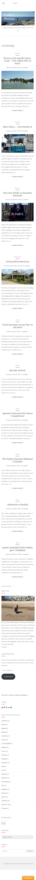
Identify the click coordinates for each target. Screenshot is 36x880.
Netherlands (5, 782)
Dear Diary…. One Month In (17, 126)
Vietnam (4, 808)
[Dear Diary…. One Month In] (17, 143)
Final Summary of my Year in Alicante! (17, 326)
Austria (3, 724)
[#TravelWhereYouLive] (17, 276)
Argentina (4, 721)
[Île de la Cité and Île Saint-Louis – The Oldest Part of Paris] (17, 80)
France (17, 53)
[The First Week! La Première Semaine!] (17, 212)
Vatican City (5, 804)
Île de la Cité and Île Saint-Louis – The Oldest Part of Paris (17, 61)
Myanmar (4, 778)
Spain (17, 320)
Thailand (4, 801)
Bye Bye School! (18, 370)
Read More (17, 110)
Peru (2, 785)
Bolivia (3, 732)
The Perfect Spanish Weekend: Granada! (17, 460)
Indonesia (4, 762)
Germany (4, 755)
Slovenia (4, 793)
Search (30, 851)
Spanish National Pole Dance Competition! (17, 414)
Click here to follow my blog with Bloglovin (14, 695)
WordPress (30, 863)
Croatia (3, 740)
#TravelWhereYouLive (17, 261)
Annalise (25, 67)
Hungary (4, 759)
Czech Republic (6, 743)
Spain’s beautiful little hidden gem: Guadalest (17, 549)
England (17, 257)
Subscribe (8, 677)
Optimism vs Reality (17, 504)
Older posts (6, 586)
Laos (2, 770)
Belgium (3, 728)
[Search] (33, 3)
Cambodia (4, 736)
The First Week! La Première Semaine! (17, 194)
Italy (2, 766)
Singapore (4, 789)
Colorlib (16, 863)
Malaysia (4, 774)
